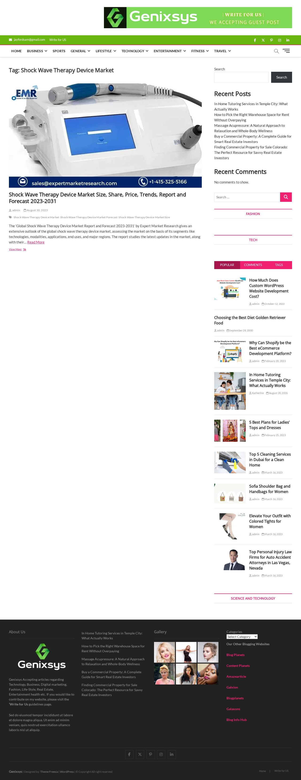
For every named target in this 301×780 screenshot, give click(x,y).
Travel (220, 51)
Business (35, 51)
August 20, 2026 (278, 392)
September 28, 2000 (241, 330)
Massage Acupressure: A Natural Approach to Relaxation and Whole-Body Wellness (113, 661)
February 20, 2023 (275, 360)
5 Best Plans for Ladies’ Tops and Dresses (269, 425)
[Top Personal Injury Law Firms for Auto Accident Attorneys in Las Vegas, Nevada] (230, 552)
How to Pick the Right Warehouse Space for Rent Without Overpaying (113, 648)
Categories (234, 632)
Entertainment (168, 51)
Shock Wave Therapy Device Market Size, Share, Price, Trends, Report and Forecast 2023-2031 (97, 197)
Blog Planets (235, 655)
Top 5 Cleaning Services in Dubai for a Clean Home (270, 460)
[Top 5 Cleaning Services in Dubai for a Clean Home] (230, 454)
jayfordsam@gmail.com (29, 39)
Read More (35, 242)
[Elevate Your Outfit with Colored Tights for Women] (230, 516)
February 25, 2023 (275, 435)
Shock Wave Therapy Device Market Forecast (88, 217)
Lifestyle (104, 51)
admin (16, 210)
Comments (253, 265)
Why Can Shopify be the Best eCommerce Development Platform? (270, 348)
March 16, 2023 (273, 472)
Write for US (57, 40)
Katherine (258, 392)
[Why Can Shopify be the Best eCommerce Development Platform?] (230, 343)
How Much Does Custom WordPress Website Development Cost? (269, 288)
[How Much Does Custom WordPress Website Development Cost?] (230, 280)
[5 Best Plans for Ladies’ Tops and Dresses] (230, 422)
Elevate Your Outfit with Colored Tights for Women (270, 521)
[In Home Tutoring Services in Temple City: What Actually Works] (230, 375)
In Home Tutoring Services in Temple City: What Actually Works (270, 380)
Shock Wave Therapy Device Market (36, 217)
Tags (279, 265)
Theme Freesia (49, 771)
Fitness (198, 51)
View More (22, 249)
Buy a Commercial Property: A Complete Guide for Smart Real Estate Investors (111, 674)
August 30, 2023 (37, 210)
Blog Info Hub (236, 720)
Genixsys (15, 771)
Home (16, 51)
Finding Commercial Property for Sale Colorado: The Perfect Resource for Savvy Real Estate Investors (251, 152)
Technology (133, 51)
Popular (227, 265)
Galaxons (233, 709)
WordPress (67, 771)
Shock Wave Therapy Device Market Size (144, 217)
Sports (59, 51)
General (78, 51)
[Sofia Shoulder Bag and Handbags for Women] (230, 486)
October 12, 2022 (274, 303)
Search (219, 69)
